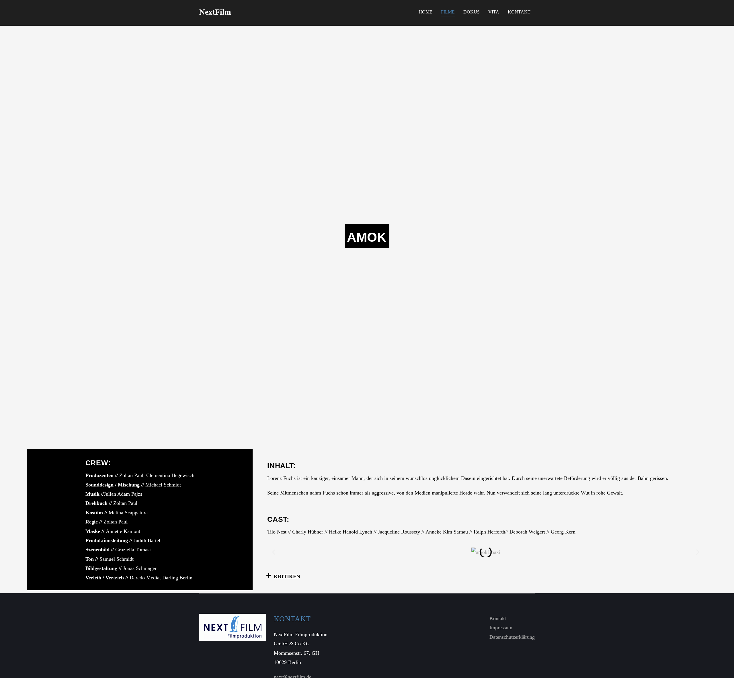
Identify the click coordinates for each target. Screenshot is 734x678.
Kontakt (519, 11)
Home (425, 11)
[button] (273, 552)
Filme (448, 11)
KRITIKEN (287, 576)
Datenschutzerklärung (512, 637)
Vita (493, 11)
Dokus (471, 11)
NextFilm (215, 12)
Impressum (500, 627)
